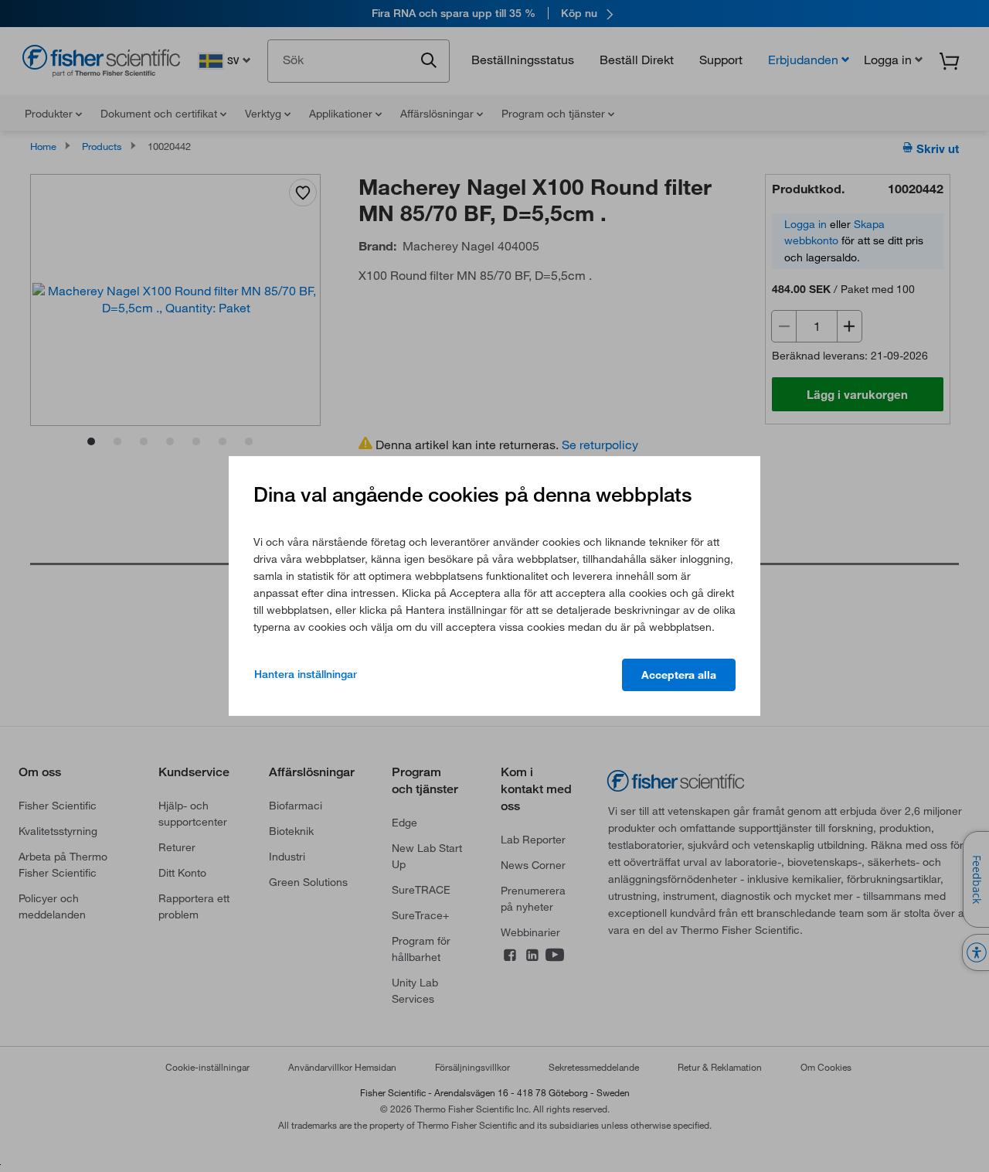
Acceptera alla (678, 675)
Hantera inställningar (305, 674)
